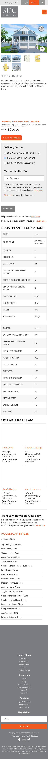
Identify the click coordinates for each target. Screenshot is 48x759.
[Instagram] (24, 739)
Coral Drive (7, 447)
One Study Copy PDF (23, 153)
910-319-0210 (11, 2)
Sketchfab (35, 122)
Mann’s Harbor (9, 489)
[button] (25, 2)
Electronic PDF (21, 158)
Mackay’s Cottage (33, 447)
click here (38, 190)
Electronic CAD (21, 162)
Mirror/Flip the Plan (16, 171)
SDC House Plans (21, 122)
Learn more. (40, 525)
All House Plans (8, 539)
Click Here (8, 195)
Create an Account (11, 138)
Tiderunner (7, 122)
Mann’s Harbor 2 (33, 489)
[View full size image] (24, 38)
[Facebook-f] (19, 739)
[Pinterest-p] (28, 739)
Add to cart (8, 209)
